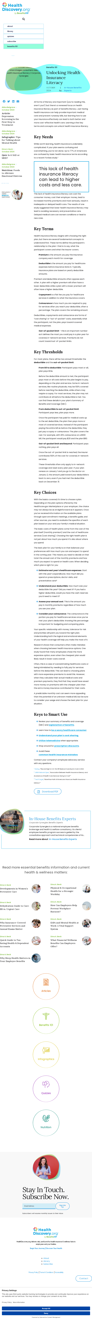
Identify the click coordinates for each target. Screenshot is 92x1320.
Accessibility (59, 1272)
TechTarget (39, 779)
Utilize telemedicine (49, 740)
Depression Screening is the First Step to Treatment (10, 119)
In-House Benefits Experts (52, 818)
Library (10, 31)
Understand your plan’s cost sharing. (59, 735)
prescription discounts (66, 746)
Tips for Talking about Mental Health (11, 140)
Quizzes (10, 36)
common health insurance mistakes (58, 754)
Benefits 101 (12, 46)
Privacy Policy (33, 1272)
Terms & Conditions (46, 1272)
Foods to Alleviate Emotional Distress (12, 173)
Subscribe (11, 41)
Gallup (37, 769)
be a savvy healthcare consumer (68, 730)
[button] (23, 19)
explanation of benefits (61, 725)
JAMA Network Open (42, 772)
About (10, 26)
